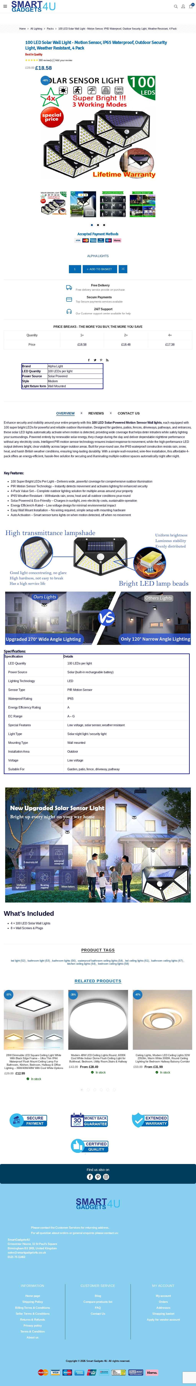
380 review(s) (46, 60)
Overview (65, 413)
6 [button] (114, 1090)
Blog (98, 1295)
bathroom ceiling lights (164, 960)
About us (32, 1337)
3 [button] (104, 225)
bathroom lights (61, 960)
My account (163, 1295)
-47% (137, 994)
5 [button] (108, 1090)
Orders (163, 1301)
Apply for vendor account (163, 1319)
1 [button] (92, 225)
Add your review (63, 60)
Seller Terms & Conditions (33, 1313)
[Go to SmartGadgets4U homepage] (98, 1208)
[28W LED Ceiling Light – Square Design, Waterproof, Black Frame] (33, 1020)
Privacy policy (33, 1325)
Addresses (163, 1307)
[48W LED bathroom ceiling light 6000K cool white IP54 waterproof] (98, 1020)
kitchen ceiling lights (79, 963)
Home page (32, 1295)
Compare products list (97, 1301)
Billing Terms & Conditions (32, 1307)
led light (16, 960)
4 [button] (101, 1090)
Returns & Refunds (32, 1319)
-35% (73, 994)
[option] (53, 204)
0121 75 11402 (16, 1257)
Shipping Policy (32, 1301)
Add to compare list (123, 269)
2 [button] (98, 225)
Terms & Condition (32, 1331)
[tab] (65, 413)
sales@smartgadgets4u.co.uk (27, 1252)
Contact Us (129, 413)
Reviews (96, 413)
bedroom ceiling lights (111, 963)
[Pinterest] (98, 1177)
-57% (8, 994)
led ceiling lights (134, 960)
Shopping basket (163, 1313)
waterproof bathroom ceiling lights (98, 960)
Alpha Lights (98, 256)
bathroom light (36, 960)
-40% (45, 80)
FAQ (98, 1307)
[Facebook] (90, 1177)
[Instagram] (106, 1177)
